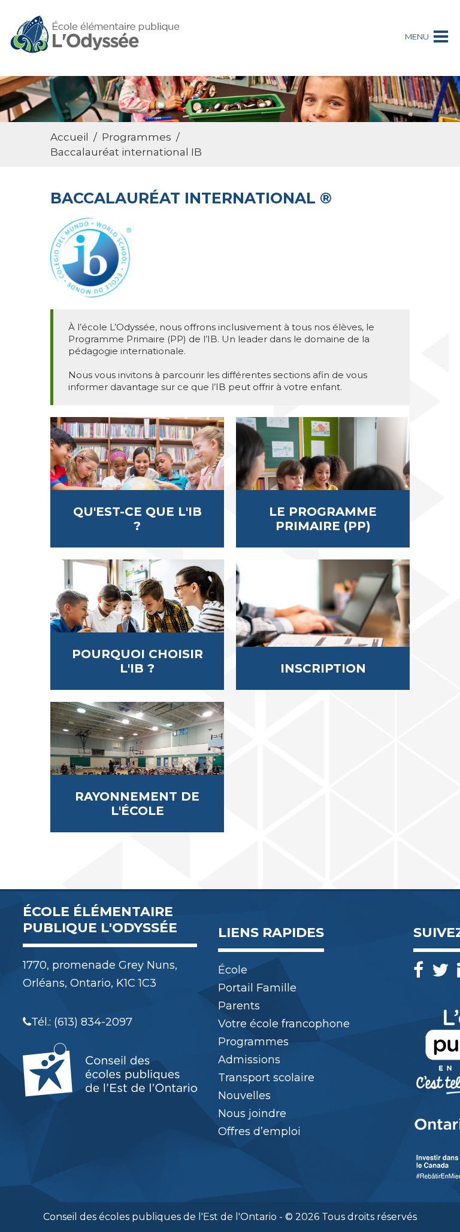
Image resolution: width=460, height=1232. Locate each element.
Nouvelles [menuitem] (244, 1095)
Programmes (136, 137)
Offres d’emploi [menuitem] (259, 1131)
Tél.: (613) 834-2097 (81, 1022)
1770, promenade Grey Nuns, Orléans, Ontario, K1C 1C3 (100, 974)
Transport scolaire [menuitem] (266, 1077)
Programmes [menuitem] (253, 1041)
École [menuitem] (232, 970)
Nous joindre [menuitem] (252, 1113)
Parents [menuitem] (239, 1005)
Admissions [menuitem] (249, 1059)
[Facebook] (421, 970)
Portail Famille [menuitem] (257, 987)
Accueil (69, 137)
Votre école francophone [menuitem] (284, 1023)
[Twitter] (443, 970)
